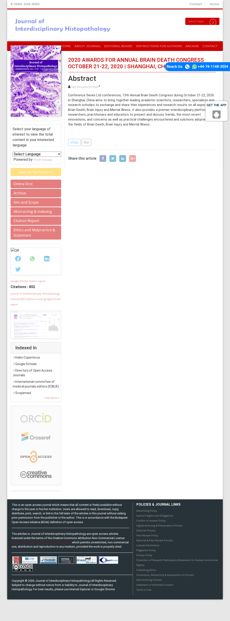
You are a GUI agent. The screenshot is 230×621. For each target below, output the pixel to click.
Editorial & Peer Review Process (154, 540)
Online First (23, 183)
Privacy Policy (144, 555)
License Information (147, 545)
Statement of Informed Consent (154, 584)
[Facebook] (103, 158)
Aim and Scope (26, 202)
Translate (47, 159)
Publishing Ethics (146, 570)
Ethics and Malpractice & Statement (34, 232)
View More (51, 397)
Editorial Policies (145, 530)
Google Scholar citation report (28, 281)
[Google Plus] (132, 158)
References (79, 133)
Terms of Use (143, 589)
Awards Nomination (36, 172)
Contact (196, 4)
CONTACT (210, 46)
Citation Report (26, 220)
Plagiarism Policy (146, 550)
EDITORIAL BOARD (118, 46)
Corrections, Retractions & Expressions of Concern (165, 575)
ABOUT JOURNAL (87, 46)
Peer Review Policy (147, 535)
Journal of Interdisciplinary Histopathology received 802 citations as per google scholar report (36, 299)
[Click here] (36, 324)
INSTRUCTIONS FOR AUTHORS (159, 46)
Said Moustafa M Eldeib (85, 86)
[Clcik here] (36, 417)
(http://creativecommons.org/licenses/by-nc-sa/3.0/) (41, 542)
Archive (19, 193)
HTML (74, 142)
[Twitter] (112, 158)
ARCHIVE (192, 46)
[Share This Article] (18, 258)
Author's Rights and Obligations (154, 515)
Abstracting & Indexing (32, 211)
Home (214, 4)
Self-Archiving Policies (149, 579)
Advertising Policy (146, 510)
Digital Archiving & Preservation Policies (159, 525)
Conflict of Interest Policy (151, 520)
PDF (86, 142)
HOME (66, 46)
